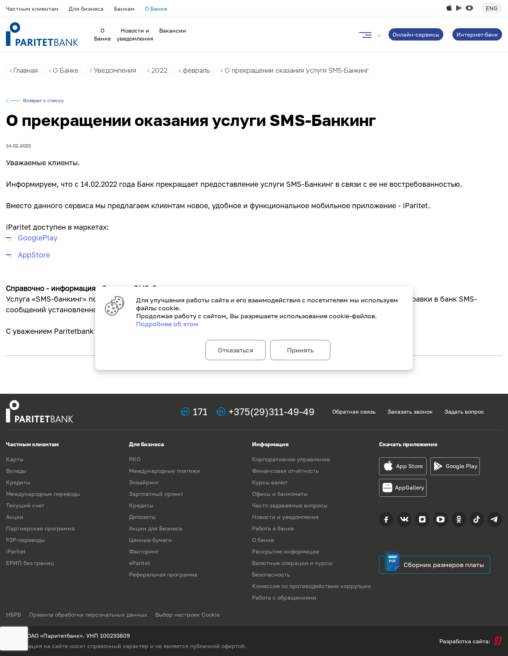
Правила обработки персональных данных (88, 614)
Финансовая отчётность (285, 470)
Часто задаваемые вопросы (289, 505)
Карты (14, 459)
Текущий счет (25, 505)
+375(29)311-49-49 (272, 411)
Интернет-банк (477, 34)
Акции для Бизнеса (155, 528)
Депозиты (142, 516)
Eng (492, 8)
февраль (196, 70)
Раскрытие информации (285, 551)
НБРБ (13, 614)
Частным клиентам (32, 8)
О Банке (156, 8)
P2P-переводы (25, 539)
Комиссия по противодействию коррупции (311, 585)
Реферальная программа (163, 574)
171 (200, 411)
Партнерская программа (40, 528)
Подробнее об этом (167, 324)
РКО (134, 459)
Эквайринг (144, 482)
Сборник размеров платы (444, 565)
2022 (159, 70)
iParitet (16, 551)
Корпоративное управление (291, 459)
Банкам (124, 8)
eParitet (139, 562)
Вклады (16, 470)
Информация (270, 444)
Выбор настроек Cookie (187, 614)
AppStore (34, 254)
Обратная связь (353, 411)
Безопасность (271, 574)
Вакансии (172, 30)
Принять (300, 350)
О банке (263, 539)
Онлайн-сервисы (416, 34)
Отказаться (235, 350)
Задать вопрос (464, 411)
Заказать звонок (410, 411)
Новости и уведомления (285, 516)
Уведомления (115, 70)
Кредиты (18, 482)
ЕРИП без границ (30, 562)
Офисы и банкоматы (280, 493)
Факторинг (144, 551)
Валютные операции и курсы (292, 562)
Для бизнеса (86, 8)
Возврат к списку (43, 100)
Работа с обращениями (284, 597)
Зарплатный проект (156, 493)
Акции (14, 516)
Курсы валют (270, 482)
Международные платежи (164, 470)
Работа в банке (273, 528)
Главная (25, 70)
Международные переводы (43, 493)
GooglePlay (38, 237)
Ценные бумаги (150, 539)
